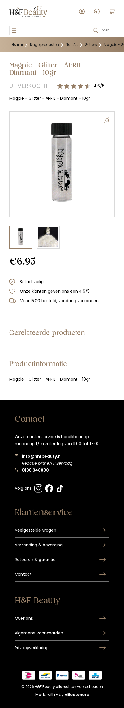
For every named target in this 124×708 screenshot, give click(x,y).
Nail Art (72, 44)
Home (17, 44)
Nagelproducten (44, 44)
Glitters (91, 44)
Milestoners (76, 694)
